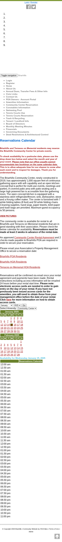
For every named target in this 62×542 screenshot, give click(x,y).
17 (18, 324)
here (8, 299)
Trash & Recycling (15, 118)
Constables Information (18, 107)
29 (11, 331)
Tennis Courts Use (15, 113)
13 (5, 324)
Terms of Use (54, 529)
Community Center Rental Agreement (34, 237)
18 (21, 324)
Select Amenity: (8, 308)
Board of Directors (15, 124)
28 (8, 331)
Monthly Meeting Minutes (19, 126)
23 (15, 328)
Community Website (30, 529)
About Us (11, 88)
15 (11, 325)
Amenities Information (17, 102)
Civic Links (11, 94)
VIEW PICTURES (8, 216)
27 (5, 331)
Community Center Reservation (22, 105)
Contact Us (11, 97)
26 (1, 331)
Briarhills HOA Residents (13, 262)
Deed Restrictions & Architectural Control (27, 134)
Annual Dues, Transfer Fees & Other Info (27, 91)
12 (1, 324)
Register (34, 2)
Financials (11, 129)
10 (18, 321)
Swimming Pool (14, 110)
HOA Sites (44, 529)
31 (18, 331)
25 (21, 328)
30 (15, 331)
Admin (31, 532)
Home (9, 86)
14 (8, 324)
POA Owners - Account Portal (21, 99)
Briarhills (22, 75)
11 (21, 321)
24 (18, 328)
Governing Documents (17, 132)
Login (27, 2)
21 (8, 328)
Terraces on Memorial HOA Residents (20, 267)
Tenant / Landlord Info (17, 121)
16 (15, 324)
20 (5, 328)
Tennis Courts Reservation (19, 115)
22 (11, 328)
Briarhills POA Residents (13, 256)
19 (1, 328)
